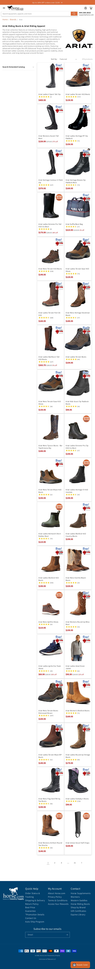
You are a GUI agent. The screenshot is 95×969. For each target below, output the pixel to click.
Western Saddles (79, 900)
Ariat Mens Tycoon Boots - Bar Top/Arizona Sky (50, 446)
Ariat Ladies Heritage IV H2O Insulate (77, 491)
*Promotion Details (34, 914)
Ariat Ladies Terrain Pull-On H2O (49, 314)
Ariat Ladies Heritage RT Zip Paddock (77, 137)
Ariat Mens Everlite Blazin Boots (76, 579)
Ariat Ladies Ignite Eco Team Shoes (49, 667)
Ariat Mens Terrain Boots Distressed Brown (48, 711)
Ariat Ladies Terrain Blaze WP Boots (50, 756)
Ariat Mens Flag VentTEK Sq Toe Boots (49, 800)
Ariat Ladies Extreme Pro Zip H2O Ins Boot (77, 446)
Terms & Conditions (57, 900)
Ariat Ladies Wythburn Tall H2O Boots (49, 358)
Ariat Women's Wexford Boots (77, 710)
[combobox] (39, 13)
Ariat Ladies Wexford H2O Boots (48, 579)
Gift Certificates (78, 911)
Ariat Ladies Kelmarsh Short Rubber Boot (49, 535)
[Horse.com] (15, 8)
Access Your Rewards (58, 904)
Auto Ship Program (34, 921)
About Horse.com (56, 893)
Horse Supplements (80, 893)
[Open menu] (4, 8)
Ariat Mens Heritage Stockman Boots (78, 314)
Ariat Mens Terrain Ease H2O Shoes (49, 402)
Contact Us (30, 918)
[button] (18, 67)
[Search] (74, 14)
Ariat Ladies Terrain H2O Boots (78, 94)
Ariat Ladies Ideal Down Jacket (75, 667)
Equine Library (78, 914)
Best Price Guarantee (30, 909)
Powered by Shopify (53, 955)
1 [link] (48, 862)
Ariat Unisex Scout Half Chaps (77, 843)
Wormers (75, 896)
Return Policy (32, 904)
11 (75, 863)
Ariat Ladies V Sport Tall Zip (49, 94)
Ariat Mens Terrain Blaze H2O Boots (49, 491)
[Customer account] (85, 8)
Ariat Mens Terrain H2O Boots (50, 269)
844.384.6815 (85, 12)
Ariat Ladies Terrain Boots (76, 357)
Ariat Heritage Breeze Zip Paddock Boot (76, 181)
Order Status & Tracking (32, 895)
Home (5, 19)
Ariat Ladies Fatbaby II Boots (77, 799)
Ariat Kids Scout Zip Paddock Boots (77, 402)
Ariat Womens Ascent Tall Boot (48, 137)
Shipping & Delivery (35, 900)
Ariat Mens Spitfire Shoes (48, 622)
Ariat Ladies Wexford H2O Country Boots (76, 535)
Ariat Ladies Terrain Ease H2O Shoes (77, 270)
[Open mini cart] (91, 8)
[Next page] (81, 862)
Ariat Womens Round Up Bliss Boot (77, 623)
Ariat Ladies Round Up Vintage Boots (78, 756)
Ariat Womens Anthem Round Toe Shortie (50, 844)
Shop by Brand (78, 907)
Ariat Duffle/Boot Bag (74, 224)
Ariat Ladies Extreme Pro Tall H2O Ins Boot (49, 225)
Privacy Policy (55, 896)
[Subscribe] (67, 935)
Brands (13, 19)
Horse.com (43, 955)
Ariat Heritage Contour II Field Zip (50, 181)
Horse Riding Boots (80, 904)
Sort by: (54, 59)
